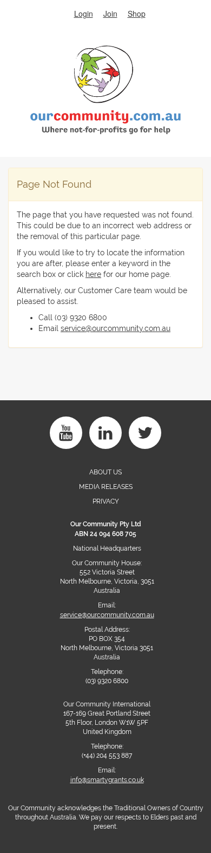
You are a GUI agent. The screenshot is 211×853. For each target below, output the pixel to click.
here (93, 274)
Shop (137, 13)
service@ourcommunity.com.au (115, 328)
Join (110, 13)
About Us (105, 472)
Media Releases (106, 487)
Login (83, 13)
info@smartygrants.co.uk (107, 780)
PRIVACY (106, 501)
